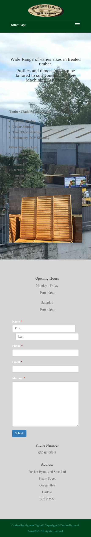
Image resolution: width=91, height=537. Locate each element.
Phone (17, 346)
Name (17, 321)
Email (17, 362)
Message (18, 378)
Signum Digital (34, 525)
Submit (19, 433)
